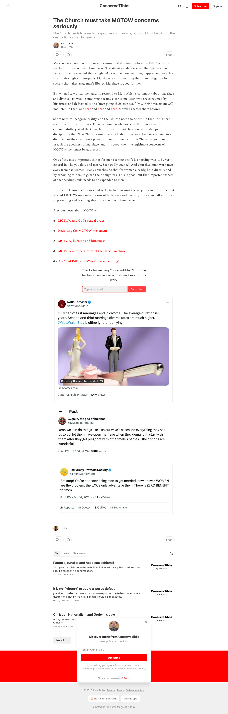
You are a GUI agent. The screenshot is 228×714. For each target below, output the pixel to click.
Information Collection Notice (113, 668)
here (88, 109)
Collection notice (135, 690)
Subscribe (200, 6)
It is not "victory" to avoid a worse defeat (84, 589)
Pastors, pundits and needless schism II (83, 563)
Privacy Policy (139, 668)
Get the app (130, 698)
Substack (97, 706)
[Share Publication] (187, 6)
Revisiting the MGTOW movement (82, 230)
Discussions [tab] (79, 553)
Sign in (217, 6)
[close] (146, 622)
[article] (114, 570)
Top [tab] (57, 553)
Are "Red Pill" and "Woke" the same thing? (89, 261)
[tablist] (70, 553)
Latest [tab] (65, 553)
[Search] (179, 6)
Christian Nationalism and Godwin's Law (84, 614)
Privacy (111, 690)
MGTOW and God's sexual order (81, 220)
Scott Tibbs (67, 44)
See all (60, 640)
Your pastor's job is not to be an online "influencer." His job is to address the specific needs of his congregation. (96, 569)
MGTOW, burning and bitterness (81, 241)
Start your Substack (105, 698)
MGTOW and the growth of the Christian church (93, 251)
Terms (120, 690)
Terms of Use (130, 665)
